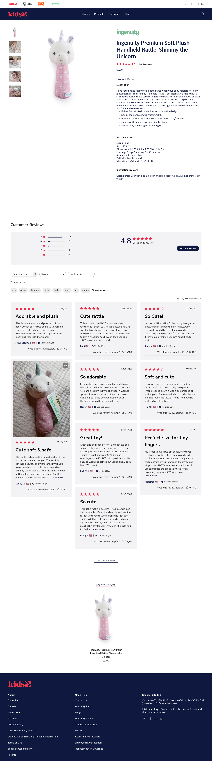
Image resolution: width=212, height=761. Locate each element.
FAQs (78, 712)
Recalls (78, 730)
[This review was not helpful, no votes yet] (64, 348)
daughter (35, 290)
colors (23, 290)
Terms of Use (15, 742)
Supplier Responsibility (20, 748)
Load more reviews (106, 560)
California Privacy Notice (21, 730)
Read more (57, 477)
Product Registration (86, 724)
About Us (13, 700)
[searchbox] (21, 274)
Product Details (125, 79)
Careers (12, 706)
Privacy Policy (15, 724)
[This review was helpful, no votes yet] (58, 348)
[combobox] (52, 274)
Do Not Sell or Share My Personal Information (33, 736)
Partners (12, 718)
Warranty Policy (84, 718)
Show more (99, 290)
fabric (67, 290)
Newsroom (14, 712)
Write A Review (188, 248)
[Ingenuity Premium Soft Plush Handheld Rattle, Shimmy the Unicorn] (106, 619)
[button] (86, 14)
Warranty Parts (83, 706)
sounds (85, 290)
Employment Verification (88, 742)
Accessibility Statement (88, 736)
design (57, 290)
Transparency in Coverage (89, 748)
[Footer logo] (19, 684)
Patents (12, 754)
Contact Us (81, 700)
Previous (24, 67)
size (14, 290)
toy (76, 290)
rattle (46, 290)
